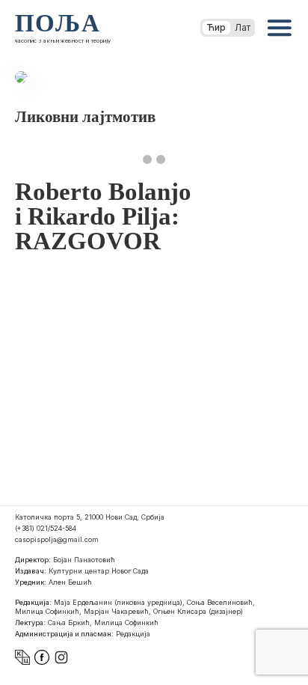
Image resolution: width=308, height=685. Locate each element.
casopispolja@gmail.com (57, 539)
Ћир (216, 27)
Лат (242, 27)
